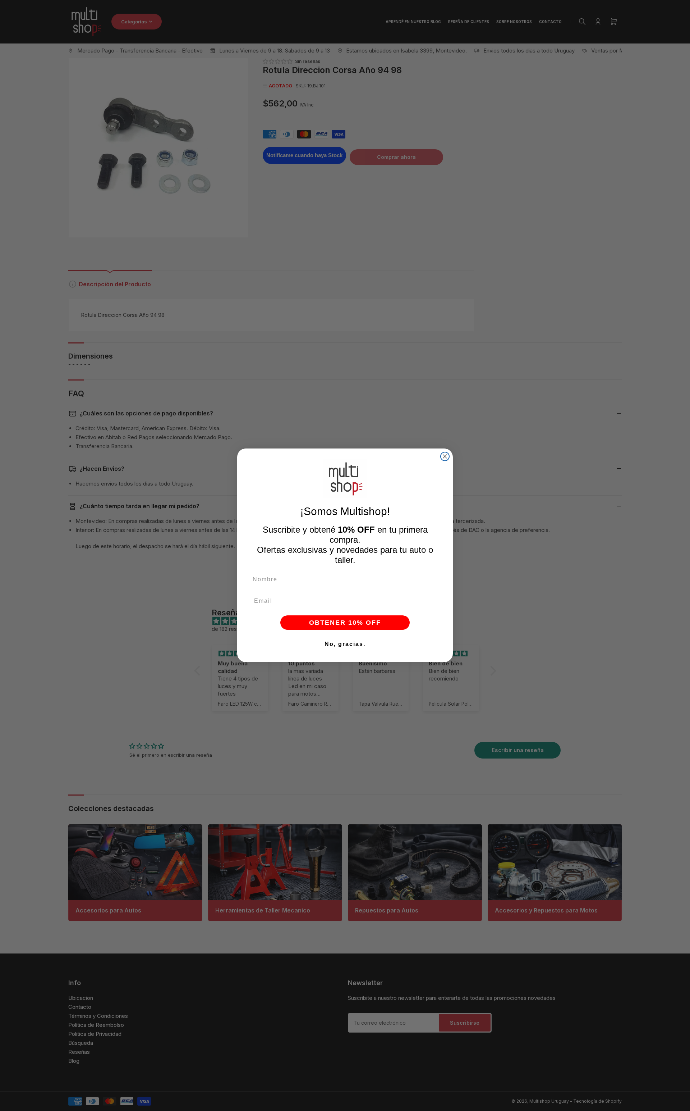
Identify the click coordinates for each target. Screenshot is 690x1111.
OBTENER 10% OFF (345, 623)
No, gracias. (345, 644)
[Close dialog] (445, 456)
